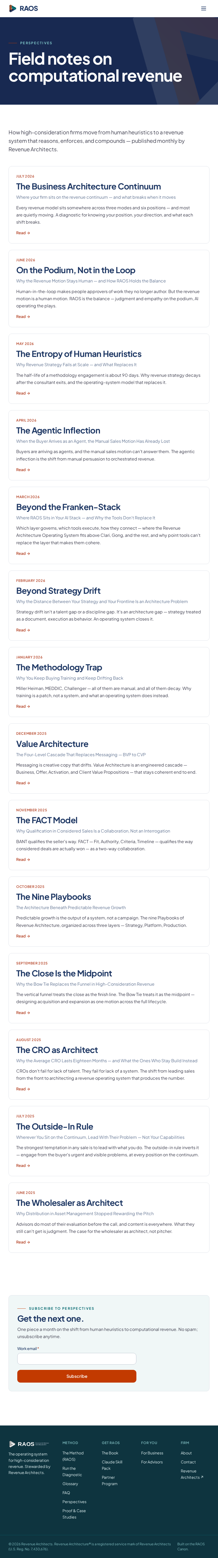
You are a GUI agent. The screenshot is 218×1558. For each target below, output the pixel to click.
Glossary (70, 1483)
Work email (28, 1348)
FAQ (66, 1492)
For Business (152, 1452)
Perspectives (74, 1501)
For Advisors (152, 1461)
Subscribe (76, 1376)
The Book (110, 1452)
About (186, 1452)
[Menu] (203, 8)
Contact (188, 1461)
